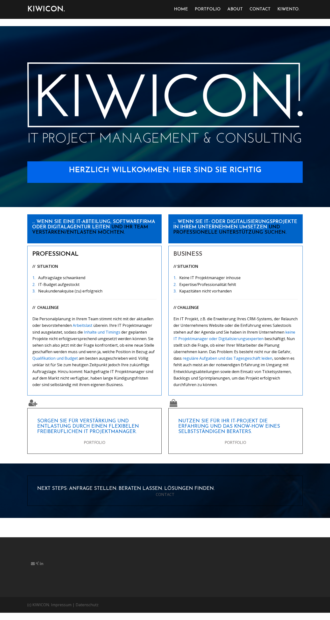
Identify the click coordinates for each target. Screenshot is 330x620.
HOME (181, 9)
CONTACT (260, 9)
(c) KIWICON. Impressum (49, 604)
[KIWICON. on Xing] (38, 563)
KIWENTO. (288, 9)
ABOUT (235, 9)
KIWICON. (46, 9)
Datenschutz (87, 604)
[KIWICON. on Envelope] (33, 563)
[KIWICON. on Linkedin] (41, 563)
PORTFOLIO (208, 9)
